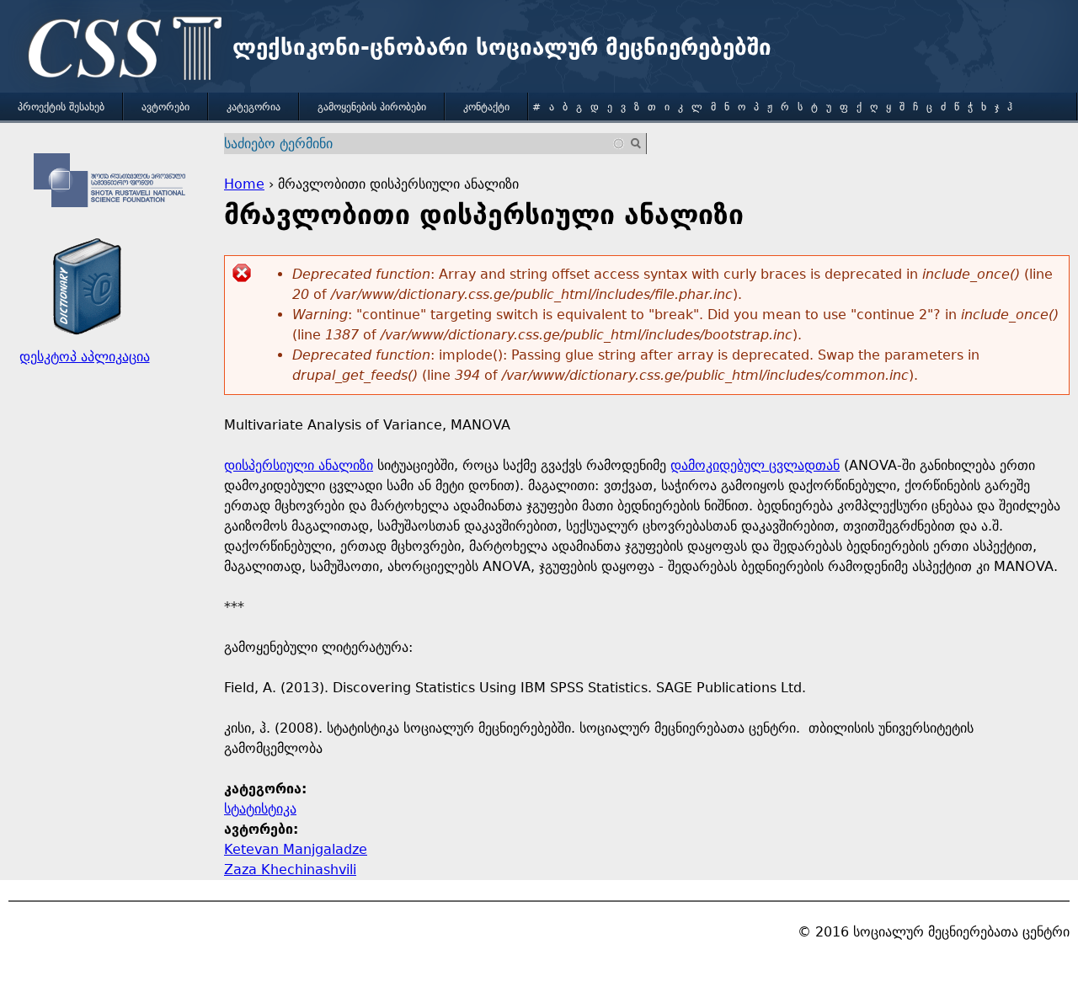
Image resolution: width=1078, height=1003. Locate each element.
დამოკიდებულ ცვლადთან (755, 465)
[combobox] (425, 143)
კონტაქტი (486, 107)
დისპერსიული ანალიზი (298, 465)
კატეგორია (253, 107)
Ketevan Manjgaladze (295, 849)
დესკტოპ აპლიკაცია (84, 357)
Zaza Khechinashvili (290, 870)
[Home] (120, 50)
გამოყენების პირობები (372, 107)
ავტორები (165, 107)
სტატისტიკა (260, 809)
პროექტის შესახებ (61, 107)
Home (244, 184)
